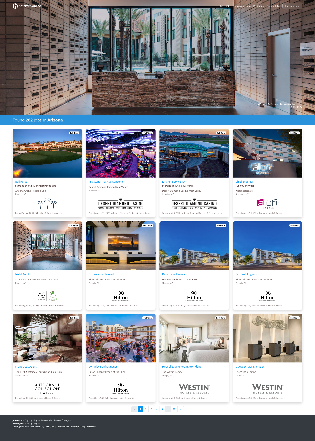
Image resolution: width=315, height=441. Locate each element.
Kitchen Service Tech (174, 181)
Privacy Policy (77, 426)
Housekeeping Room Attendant (181, 366)
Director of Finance (174, 274)
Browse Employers (62, 420)
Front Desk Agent (26, 366)
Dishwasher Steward (101, 274)
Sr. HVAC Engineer (247, 274)
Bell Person (22, 181)
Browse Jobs (273, 6)
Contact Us (91, 426)
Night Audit (22, 274)
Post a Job (258, 6)
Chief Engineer (244, 181)
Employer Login (242, 6)
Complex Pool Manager (103, 366)
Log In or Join (292, 6)
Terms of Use (63, 426)
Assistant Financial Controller (107, 181)
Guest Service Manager (250, 366)
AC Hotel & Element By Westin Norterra (279, 104)
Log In (37, 420)
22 (174, 409)
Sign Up (28, 420)
